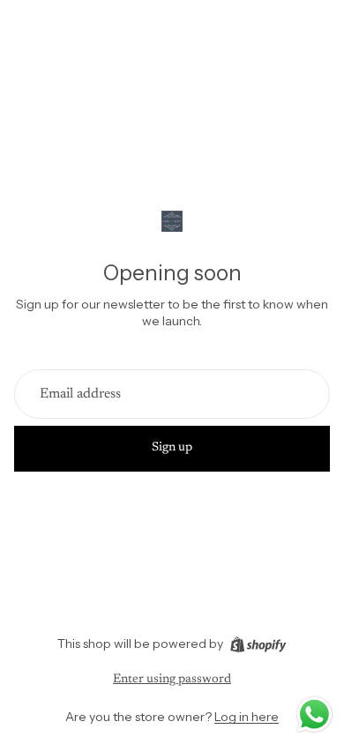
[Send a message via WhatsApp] (314, 714)
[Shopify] (258, 644)
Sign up (172, 448)
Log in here (246, 717)
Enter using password (172, 679)
